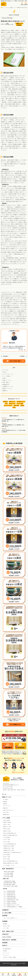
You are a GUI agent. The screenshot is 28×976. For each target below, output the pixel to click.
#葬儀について (12, 401)
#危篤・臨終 (16, 405)
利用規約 (5, 951)
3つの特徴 (5, 799)
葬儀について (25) (7, 388)
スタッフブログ (6, 937)
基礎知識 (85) (6, 384)
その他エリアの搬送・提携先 (9, 957)
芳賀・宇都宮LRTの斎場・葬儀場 (10, 886)
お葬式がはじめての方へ (8, 810)
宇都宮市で (7, 822)
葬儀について (13, 7)
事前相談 (5, 801)
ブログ (7, 7)
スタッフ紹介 (6, 928)
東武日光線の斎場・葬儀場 (9, 884)
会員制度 (5, 803)
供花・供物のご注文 (8, 931)
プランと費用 (6, 818)
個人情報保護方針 (7, 948)
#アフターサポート (8, 405)
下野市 (9, 833)
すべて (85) (5, 370)
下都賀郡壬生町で (8, 846)
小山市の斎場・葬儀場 (8, 873)
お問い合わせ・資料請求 (9, 940)
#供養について (12, 403)
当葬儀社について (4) (8, 386)
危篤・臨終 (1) (6, 382)
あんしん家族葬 (9, 901)
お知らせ (4, 945)
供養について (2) (7, 380)
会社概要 (5, 923)
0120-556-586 (9, 786)
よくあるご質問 (6, 913)
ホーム (3, 7)
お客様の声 (5, 910)
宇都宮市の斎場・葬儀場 (9, 871)
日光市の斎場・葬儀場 (8, 875)
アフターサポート (7, 806)
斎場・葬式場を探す (8, 868)
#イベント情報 (20, 403)
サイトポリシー (6, 955)
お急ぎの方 (5, 934)
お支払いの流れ (6, 926)
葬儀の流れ (5, 808)
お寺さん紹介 (6, 812)
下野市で (6, 820)
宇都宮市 (10, 835)
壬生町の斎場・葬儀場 (8, 876)
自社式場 (5, 888)
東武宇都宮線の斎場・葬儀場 (10, 882)
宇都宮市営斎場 (10, 863)
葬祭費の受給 (6, 814)
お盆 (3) (5, 372)
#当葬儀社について (21, 401)
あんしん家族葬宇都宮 (9, 891)
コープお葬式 (9, 865)
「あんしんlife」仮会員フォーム (10, 918)
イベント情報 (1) (7, 376)
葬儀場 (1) (5, 390)
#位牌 (14, 407)
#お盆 (6, 403)
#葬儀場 (22, 405)
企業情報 (4, 921)
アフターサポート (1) (8, 374)
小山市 (9, 844)
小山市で (6, 837)
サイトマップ (6, 953)
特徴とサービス (6, 797)
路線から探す (6, 878)
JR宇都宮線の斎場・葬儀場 (9, 881)
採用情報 (4, 942)
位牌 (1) (5, 378)
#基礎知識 (5, 401)
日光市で (6, 854)
